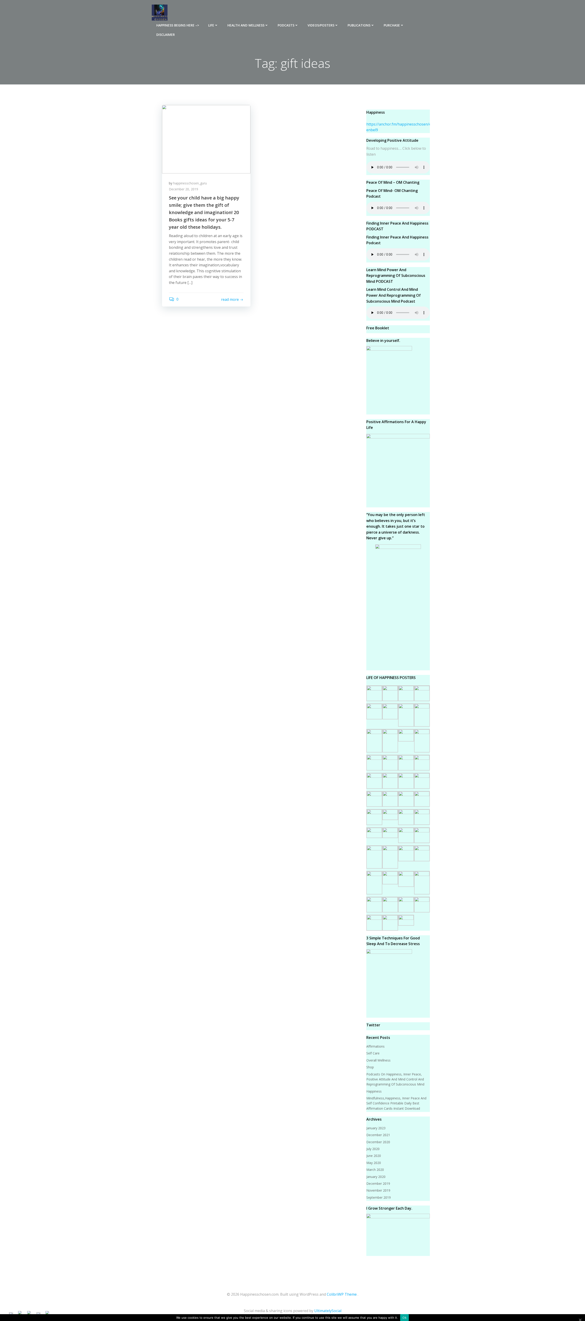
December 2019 (378, 1183)
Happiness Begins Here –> (177, 25)
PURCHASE (392, 25)
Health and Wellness (245, 25)
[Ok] (580, 1319)
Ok (404, 1318)
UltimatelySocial (327, 1310)
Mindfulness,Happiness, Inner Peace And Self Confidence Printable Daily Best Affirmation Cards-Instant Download (396, 1103)
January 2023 (376, 1128)
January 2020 (376, 1176)
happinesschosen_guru (190, 183)
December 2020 (378, 1142)
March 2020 (375, 1169)
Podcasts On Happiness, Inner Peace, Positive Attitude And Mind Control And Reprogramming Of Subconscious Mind (395, 1079)
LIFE (211, 25)
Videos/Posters (321, 25)
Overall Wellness (378, 1060)
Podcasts (286, 25)
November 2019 (378, 1190)
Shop (370, 1067)
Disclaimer (165, 34)
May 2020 (373, 1163)
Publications (359, 25)
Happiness (374, 1091)
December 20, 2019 (183, 189)
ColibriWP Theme (342, 1294)
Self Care (373, 1053)
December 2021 (378, 1135)
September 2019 (378, 1197)
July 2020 (373, 1149)
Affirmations (375, 1046)
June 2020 (373, 1155)
